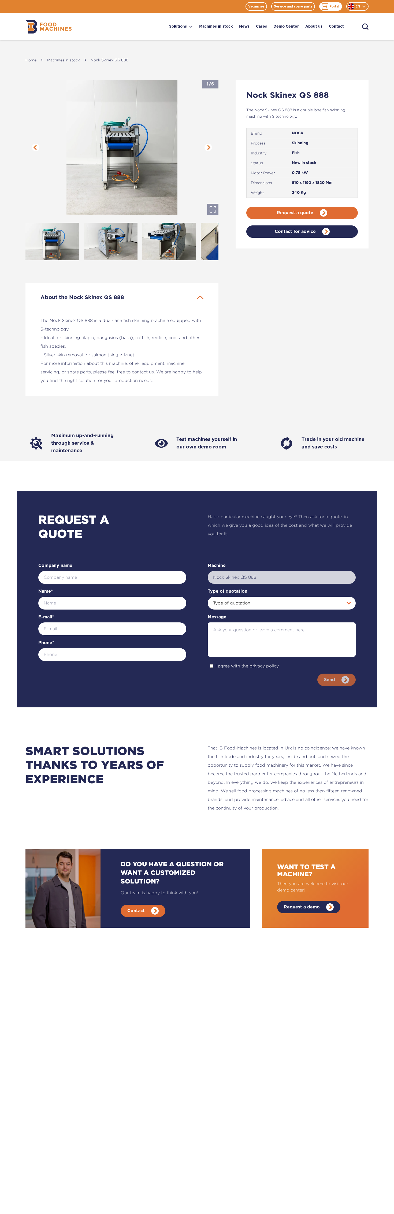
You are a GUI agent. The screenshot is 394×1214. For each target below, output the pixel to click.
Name (45, 591)
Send (329, 680)
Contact (336, 26)
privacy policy (264, 666)
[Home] (48, 27)
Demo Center (286, 26)
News (244, 26)
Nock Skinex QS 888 (109, 60)
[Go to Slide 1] (52, 241)
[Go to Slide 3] (169, 241)
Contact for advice (295, 231)
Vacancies (256, 6)
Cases (261, 26)
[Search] (365, 26)
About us (313, 26)
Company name (55, 565)
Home (30, 60)
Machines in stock (216, 26)
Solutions (178, 26)
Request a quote (295, 213)
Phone (46, 643)
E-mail (46, 617)
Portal (334, 6)
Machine (217, 565)
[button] (121, 147)
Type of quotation (227, 591)
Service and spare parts (293, 6)
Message (217, 617)
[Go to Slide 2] (110, 241)
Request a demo (302, 907)
